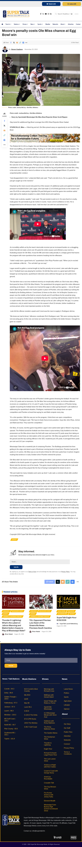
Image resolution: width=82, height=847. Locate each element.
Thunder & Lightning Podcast (12, 616)
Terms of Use (32, 571)
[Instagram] (48, 14)
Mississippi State (17, 611)
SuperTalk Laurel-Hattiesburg (69, 623)
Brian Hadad (9, 634)
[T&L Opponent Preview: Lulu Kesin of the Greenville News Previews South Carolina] (41, 602)
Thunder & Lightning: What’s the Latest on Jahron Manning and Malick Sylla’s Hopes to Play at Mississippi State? (13, 625)
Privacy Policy (65, 571)
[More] (26, 42)
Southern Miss (62, 613)
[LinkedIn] (51, 14)
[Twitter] (43, 14)
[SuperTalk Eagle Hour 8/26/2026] (68, 602)
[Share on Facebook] (10, 42)
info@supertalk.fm (38, 831)
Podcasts (6, 611)
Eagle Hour (61, 611)
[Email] (17, 42)
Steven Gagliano (17, 49)
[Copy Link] (20, 42)
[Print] (23, 42)
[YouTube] (45, 14)
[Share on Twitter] (13, 42)
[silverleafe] (45, 138)
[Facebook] (41, 14)
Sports (14, 539)
